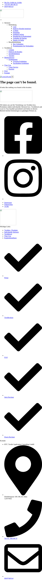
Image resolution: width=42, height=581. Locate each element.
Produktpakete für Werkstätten (23, 46)
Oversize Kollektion (20, 61)
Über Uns (7, 65)
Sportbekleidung (14, 54)
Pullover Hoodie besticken (22, 29)
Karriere (11, 69)
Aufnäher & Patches (20, 38)
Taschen (11, 56)
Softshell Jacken (18, 34)
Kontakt (7, 73)
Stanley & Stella (18, 40)
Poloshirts (16, 32)
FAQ (6, 71)
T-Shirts (15, 30)
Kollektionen (13, 59)
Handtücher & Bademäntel (22, 36)
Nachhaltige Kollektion (21, 63)
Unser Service (13, 67)
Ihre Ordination (18, 44)
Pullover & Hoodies (15, 52)
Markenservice (9, 57)
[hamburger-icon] (1, 19)
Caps (14, 27)
